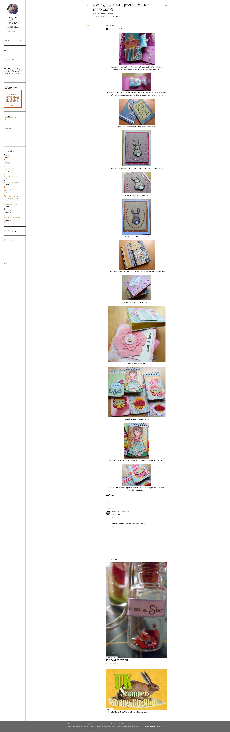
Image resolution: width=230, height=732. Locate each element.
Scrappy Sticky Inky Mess (11, 182)
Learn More (149, 726)
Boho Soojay (113, 17)
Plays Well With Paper (11, 204)
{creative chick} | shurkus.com (9, 169)
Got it (159, 726)
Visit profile (13, 31)
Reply (113, 517)
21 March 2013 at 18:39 (123, 511)
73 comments (114, 715)
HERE (16, 70)
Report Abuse (9, 59)
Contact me (102, 17)
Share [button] (88, 25)
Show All (6, 222)
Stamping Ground (9, 211)
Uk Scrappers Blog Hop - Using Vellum (128, 711)
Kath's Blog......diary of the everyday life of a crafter (11, 197)
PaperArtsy (7, 162)
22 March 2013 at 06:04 (126, 521)
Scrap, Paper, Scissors (10, 176)
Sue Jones (13, 17)
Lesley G (114, 511)
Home (95, 17)
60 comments (114, 663)
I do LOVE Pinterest (117, 660)
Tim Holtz (7, 156)
